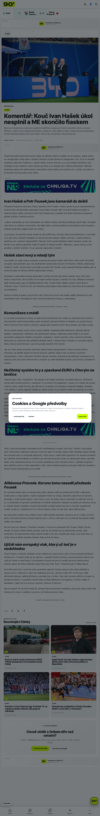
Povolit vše (82, 416)
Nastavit (31, 416)
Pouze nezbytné (19, 416)
